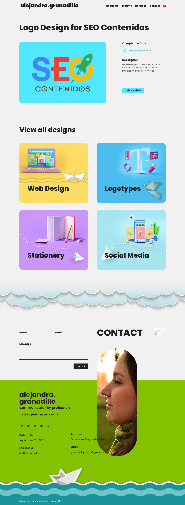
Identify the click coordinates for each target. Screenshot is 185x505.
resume (127, 6)
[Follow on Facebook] (73, 425)
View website (134, 90)
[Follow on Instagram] (28, 426)
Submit (82, 366)
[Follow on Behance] (41, 426)
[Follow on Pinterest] (48, 426)
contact (155, 6)
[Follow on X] (35, 426)
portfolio (141, 6)
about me (112, 6)
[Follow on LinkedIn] (22, 426)
